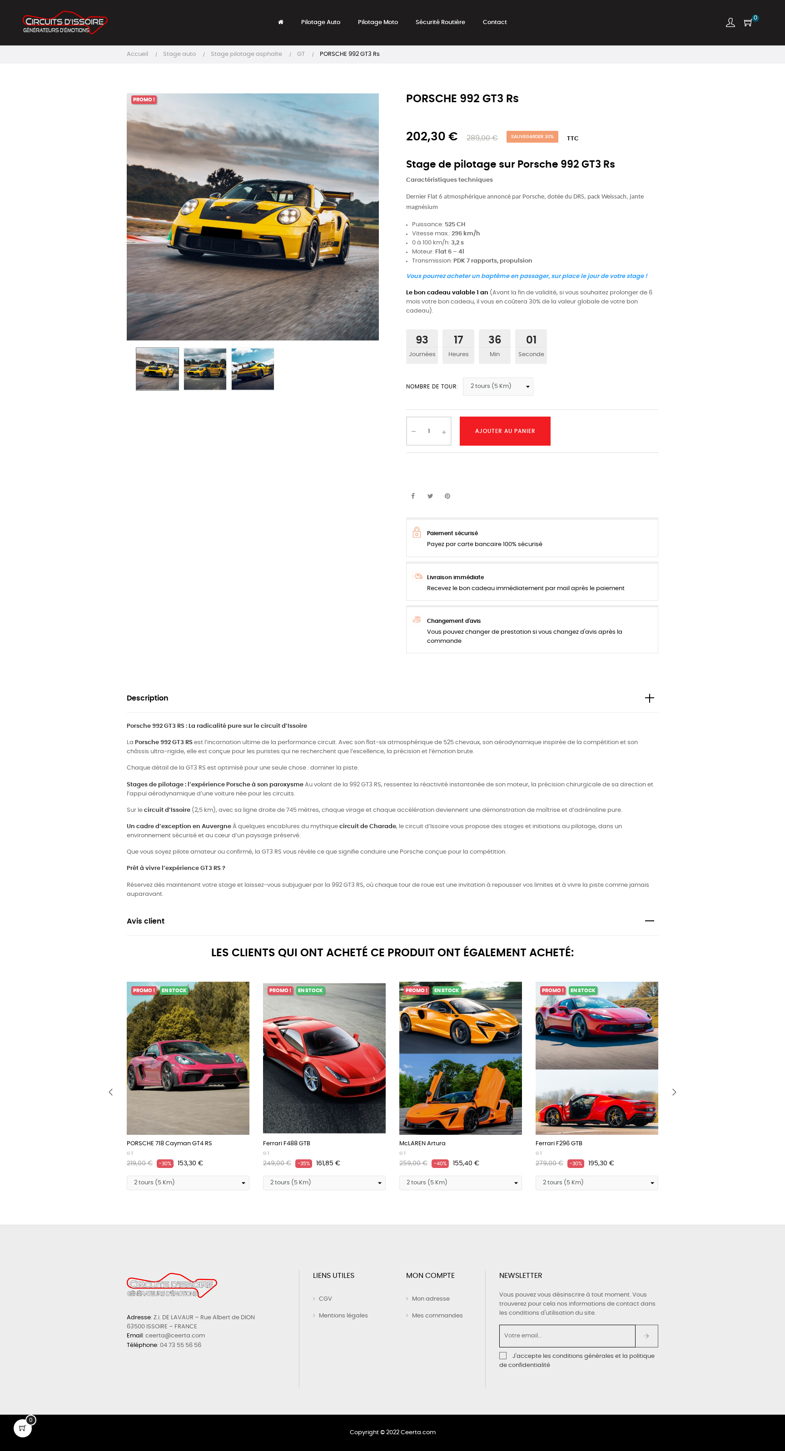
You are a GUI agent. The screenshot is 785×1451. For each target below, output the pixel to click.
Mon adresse (431, 1299)
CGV (325, 1299)
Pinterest (447, 497)
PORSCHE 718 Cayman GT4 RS (169, 1144)
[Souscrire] (646, 1336)
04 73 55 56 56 (180, 1345)
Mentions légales (343, 1316)
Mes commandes (437, 1316)
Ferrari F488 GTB (286, 1144)
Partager (413, 497)
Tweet (430, 497)
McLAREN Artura (422, 1144)
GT (130, 1153)
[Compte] (730, 23)
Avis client (145, 921)
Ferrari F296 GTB (559, 1144)
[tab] (392, 699)
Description (148, 698)
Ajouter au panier (505, 431)
